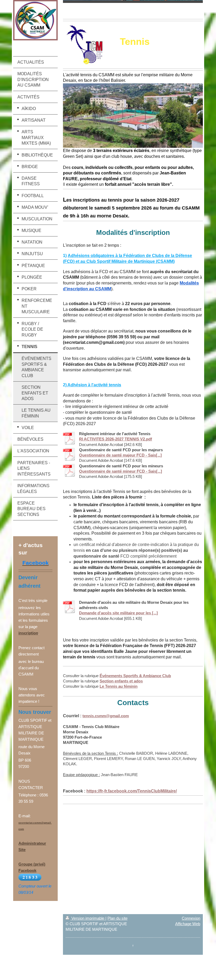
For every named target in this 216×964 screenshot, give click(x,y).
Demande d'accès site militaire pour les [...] (118, 613)
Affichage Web (187, 924)
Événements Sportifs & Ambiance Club (135, 675)
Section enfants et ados (121, 681)
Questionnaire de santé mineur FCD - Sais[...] (120, 471)
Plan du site (117, 918)
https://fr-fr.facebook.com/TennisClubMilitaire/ (131, 791)
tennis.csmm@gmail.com (105, 716)
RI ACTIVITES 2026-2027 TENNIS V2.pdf (115, 439)
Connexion (191, 918)
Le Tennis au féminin (119, 686)
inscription (28, 633)
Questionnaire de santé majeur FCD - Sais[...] (120, 455)
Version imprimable (87, 918)
